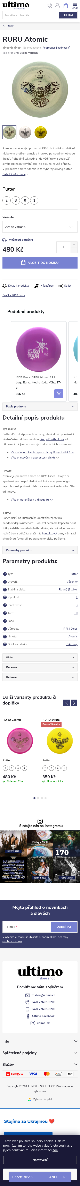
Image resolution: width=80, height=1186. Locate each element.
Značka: (13, 295)
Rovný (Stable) (68, 589)
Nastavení (40, 1160)
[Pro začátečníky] (59, 741)
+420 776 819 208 (43, 1002)
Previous (66, 703)
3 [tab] (42, 798)
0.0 (76, 613)
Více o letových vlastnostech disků (33, 458)
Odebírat (64, 927)
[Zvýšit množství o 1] (74, 244)
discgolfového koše (52, 439)
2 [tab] (38, 798)
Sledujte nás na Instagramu (41, 826)
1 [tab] (34, 798)
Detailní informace (13, 174)
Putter (74, 574)
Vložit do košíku (43, 263)
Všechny (72, 582)
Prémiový (72, 644)
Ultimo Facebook (43, 1016)
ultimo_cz (43, 1023)
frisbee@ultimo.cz (43, 995)
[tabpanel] (20, 751)
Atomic (73, 636)
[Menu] (74, 5)
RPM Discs (70, 629)
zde (55, 1150)
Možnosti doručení (21, 240)
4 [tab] (46, 798)
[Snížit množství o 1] (74, 250)
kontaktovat (49, 533)
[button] (6, 361)
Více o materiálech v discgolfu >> (32, 500)
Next (74, 703)
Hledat (68, 15)
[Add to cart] (58, 393)
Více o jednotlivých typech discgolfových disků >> (42, 452)
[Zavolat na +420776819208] (50, 5)
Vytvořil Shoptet (42, 1099)
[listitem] (39, 361)
